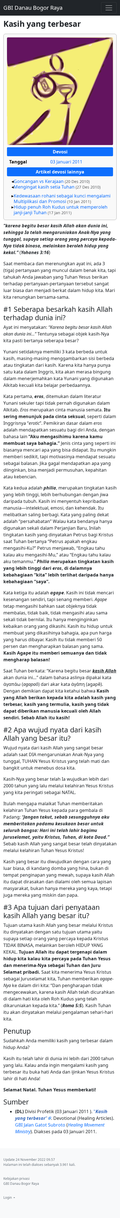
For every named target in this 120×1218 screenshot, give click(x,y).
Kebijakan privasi (16, 1178)
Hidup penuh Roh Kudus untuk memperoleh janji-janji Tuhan (60, 210)
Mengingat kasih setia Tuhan (44, 187)
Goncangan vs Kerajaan (39, 181)
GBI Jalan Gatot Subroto (40, 1125)
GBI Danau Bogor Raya (33, 7)
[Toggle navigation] (109, 7)
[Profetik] (60, 91)
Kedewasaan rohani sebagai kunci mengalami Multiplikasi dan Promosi (62, 198)
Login (8, 1197)
